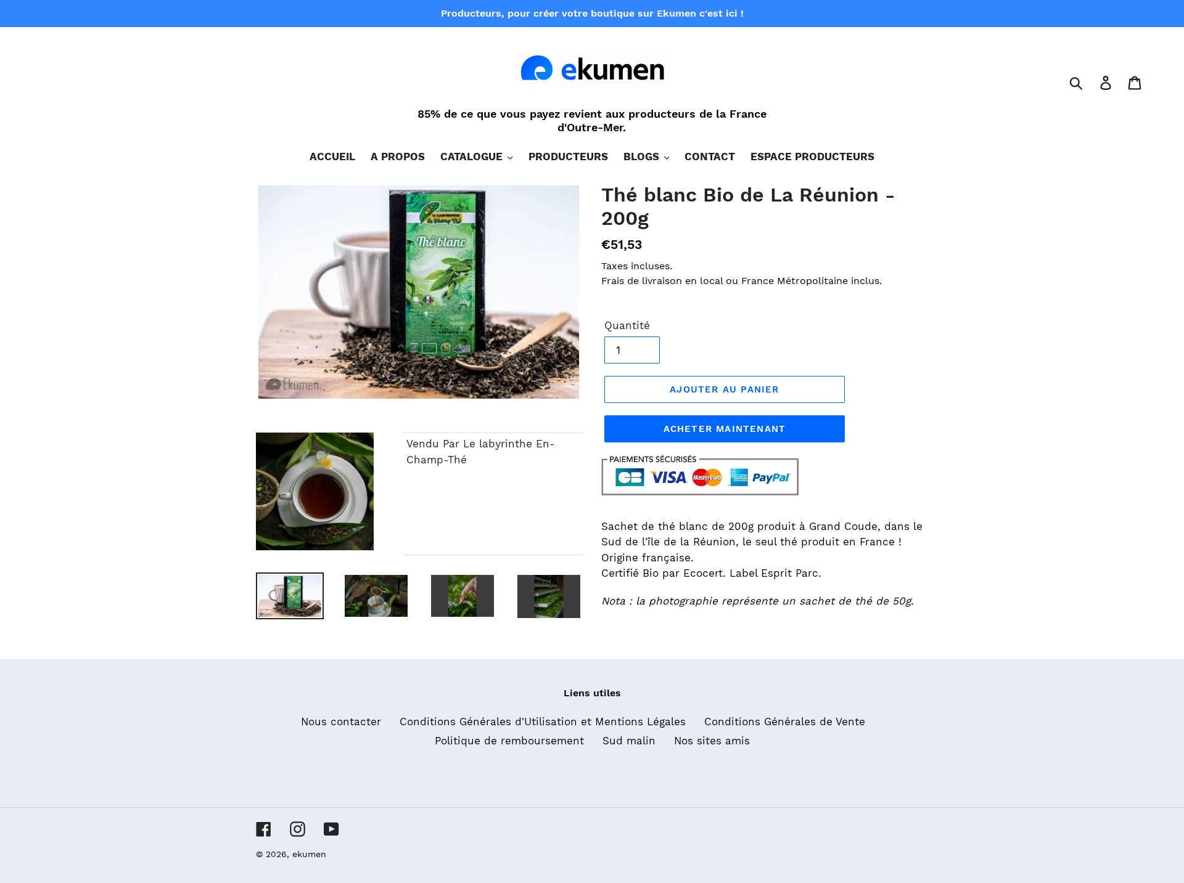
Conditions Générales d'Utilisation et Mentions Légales (543, 721)
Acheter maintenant (725, 428)
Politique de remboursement (509, 740)
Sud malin (629, 740)
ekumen (309, 854)
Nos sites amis (712, 740)
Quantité (627, 325)
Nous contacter (341, 721)
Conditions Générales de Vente (784, 721)
